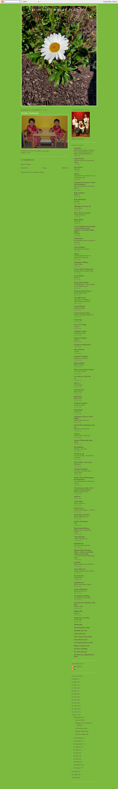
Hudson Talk (78, 611)
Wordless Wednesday (30, 113)
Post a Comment (26, 164)
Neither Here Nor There (82, 618)
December (77, 169)
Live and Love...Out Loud (82, 376)
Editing (76, 442)
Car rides (76, 351)
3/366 (75, 523)
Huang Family (78, 219)
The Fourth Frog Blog (81, 282)
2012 (75, 712)
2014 (75, 706)
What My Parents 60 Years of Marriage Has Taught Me (82, 256)
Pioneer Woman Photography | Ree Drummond (84, 478)
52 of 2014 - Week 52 (80, 371)
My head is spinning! (80, 648)
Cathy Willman (77, 666)
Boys (29, 152)
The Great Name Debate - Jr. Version (84, 510)
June (76, 753)
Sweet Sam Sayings (79, 308)
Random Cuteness (79, 365)
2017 (75, 697)
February (78, 765)
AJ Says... (77, 433)
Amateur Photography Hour (83, 440)
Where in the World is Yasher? (84, 369)
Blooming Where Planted (59, 10)
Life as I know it (79, 349)
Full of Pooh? (78, 410)
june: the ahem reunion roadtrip (82, 584)
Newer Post (24, 168)
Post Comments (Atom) (37, 172)
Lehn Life (77, 562)
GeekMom (77, 148)
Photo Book (77, 464)
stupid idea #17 (79, 582)
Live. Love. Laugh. (80, 324)
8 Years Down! (78, 208)
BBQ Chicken (78, 398)
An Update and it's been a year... (83, 598)
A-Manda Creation (80, 331)
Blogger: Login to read (81, 646)
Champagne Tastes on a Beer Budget (83, 417)
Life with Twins (79, 390)
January (77, 768)
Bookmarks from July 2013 (81, 429)
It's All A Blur (78, 619)
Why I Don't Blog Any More (82, 545)
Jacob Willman (79, 276)
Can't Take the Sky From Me (83, 642)
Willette (76, 174)
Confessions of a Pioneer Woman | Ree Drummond (84, 183)
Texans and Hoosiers (81, 589)
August (77, 747)
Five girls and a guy (80, 651)
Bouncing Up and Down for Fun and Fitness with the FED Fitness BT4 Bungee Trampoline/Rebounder (84, 152)
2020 (75, 688)
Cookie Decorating (81, 728)
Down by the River (79, 503)
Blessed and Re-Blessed (81, 528)
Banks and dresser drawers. (81, 420)
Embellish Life (79, 543)
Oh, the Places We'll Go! (82, 515)
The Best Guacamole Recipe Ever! (83, 315)
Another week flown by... (81, 538)
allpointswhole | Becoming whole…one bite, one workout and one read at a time (83, 552)
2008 (75, 777)
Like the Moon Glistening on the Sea (84, 426)
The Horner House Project (82, 291)
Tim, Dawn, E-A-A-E (80, 639)
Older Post (65, 168)
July (76, 750)
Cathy (74, 669)
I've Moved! (77, 412)
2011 (75, 715)
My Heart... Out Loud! (80, 449)
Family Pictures (78, 385)
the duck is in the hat (80, 403)
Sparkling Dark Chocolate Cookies (83, 271)
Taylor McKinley (79, 247)
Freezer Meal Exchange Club (83, 269)
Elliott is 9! (77, 194)
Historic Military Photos (80, 293)
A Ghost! (76, 326)
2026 (75, 679)
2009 (75, 774)
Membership (78, 624)
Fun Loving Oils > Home (82, 627)
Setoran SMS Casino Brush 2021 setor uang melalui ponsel (84, 176)
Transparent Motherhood (82, 344)
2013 (75, 709)
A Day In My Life (79, 633)
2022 (75, 682)
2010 (75, 772)
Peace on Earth (80, 720)
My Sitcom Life (79, 454)
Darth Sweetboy (78, 264)
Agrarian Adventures (81, 356)
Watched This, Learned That (82, 435)
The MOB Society (80, 297)
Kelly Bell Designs (80, 199)
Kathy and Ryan (79, 193)
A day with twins (79, 536)
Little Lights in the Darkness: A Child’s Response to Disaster (82, 300)
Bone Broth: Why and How (81, 249)
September (78, 744)
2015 (75, 703)
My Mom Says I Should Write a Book (84, 655)
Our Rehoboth (78, 447)
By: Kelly (76, 201)
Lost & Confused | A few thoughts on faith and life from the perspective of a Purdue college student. (84, 229)
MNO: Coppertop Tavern (81, 492)
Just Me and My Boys (81, 521)
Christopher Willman (81, 262)
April (77, 759)
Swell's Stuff (78, 501)
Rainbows (77, 340)
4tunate (76, 254)
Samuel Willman (79, 306)
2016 (75, 700)
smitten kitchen (79, 158)
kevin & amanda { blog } (82, 313)
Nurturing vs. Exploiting (81, 358)
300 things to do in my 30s (82, 206)
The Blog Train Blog (81, 469)
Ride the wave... (78, 391)
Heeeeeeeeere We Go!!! (80, 591)
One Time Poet (79, 576)
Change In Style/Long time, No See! (84, 571)
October (77, 741)
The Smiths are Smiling (81, 596)
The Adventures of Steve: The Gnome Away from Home (83, 489)
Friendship (77, 234)
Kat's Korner (78, 167)
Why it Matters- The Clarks (83, 462)
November (78, 738)
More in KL (77, 221)
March (77, 762)
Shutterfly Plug (78, 577)
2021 (75, 685)
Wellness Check (78, 606)
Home (45, 168)
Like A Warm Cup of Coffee (83, 636)
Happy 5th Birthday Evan (81, 516)
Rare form (77, 277)
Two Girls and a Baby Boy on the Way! (84, 603)
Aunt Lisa (77, 496)
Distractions (78, 396)
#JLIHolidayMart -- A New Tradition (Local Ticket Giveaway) (84, 285)
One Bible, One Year (80, 630)
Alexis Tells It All (79, 569)
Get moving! (78, 320)
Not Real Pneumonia (80, 215)
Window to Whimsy (80, 338)
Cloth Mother (78, 238)
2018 (75, 694)
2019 (75, 691)
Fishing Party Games (80, 333)
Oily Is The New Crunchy (82, 213)
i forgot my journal (79, 405)
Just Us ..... (77, 383)
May (76, 756)
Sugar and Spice (79, 363)
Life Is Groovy (79, 508)
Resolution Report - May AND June (84, 564)
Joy (75, 378)
